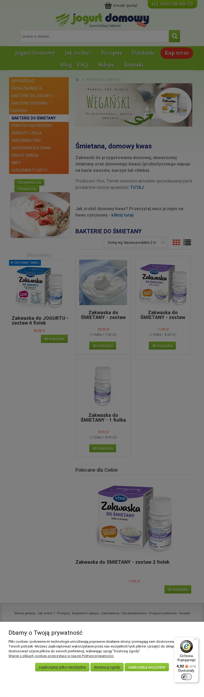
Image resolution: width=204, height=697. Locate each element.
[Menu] (195, 640)
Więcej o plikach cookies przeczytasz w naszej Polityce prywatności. (61, 656)
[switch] (186, 677)
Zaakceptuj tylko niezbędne (62, 667)
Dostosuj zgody (107, 667)
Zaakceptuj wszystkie (146, 667)
